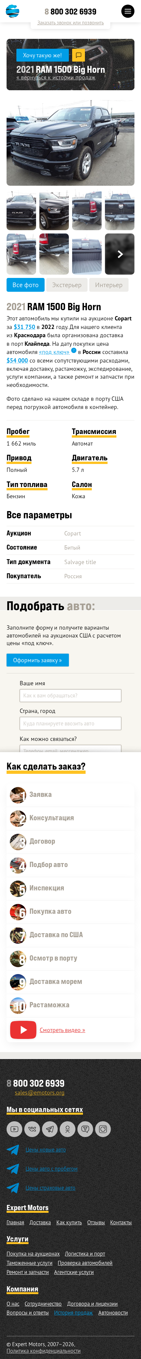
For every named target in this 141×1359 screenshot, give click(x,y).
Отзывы (96, 1222)
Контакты (121, 1222)
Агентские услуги (74, 1272)
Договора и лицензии (92, 1303)
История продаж (73, 1312)
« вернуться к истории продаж (55, 77)
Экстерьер (67, 285)
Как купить (69, 1222)
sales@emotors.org (40, 1092)
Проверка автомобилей (85, 1263)
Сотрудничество (43, 1303)
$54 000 (17, 360)
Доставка (40, 1222)
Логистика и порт (85, 1253)
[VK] (32, 1129)
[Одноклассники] (67, 1129)
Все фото (25, 285)
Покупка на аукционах (33, 1253)
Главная (15, 1222)
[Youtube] (14, 1129)
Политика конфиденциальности (44, 1350)
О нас (13, 1303)
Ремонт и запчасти (28, 1272)
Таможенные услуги (29, 1263)
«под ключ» (54, 351)
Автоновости (113, 1312)
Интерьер (109, 285)
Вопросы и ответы (28, 1312)
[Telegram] (50, 1129)
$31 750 (24, 327)
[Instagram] (103, 1129)
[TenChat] (85, 1129)
